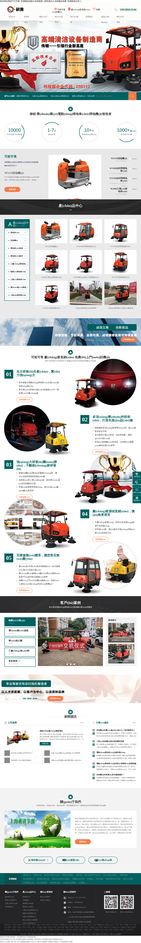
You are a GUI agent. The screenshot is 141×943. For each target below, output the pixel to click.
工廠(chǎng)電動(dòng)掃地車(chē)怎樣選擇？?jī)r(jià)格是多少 (67, 753)
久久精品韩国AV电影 (65, 942)
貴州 (86, 927)
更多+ (82, 722)
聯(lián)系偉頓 (120, 18)
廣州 (19, 925)
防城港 (39, 927)
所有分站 (130, 929)
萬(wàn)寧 (104, 929)
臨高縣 (75, 929)
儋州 (121, 929)
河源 (43, 925)
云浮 (117, 925)
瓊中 (91, 929)
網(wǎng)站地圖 (115, 934)
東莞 (33, 925)
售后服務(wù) (9, 907)
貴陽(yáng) (93, 927)
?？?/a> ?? (26, 929)
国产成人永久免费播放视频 (20, 942)
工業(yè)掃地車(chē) (18, 279)
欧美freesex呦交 (5, 942)
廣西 (9, 927)
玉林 (81, 927)
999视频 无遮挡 (52, 942)
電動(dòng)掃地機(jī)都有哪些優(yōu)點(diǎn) (66, 760)
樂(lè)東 (69, 929)
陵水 (81, 929)
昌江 (45, 929)
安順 (100, 927)
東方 (63, 929)
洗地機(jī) (14, 240)
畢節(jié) (107, 927)
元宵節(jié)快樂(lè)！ (22, 753)
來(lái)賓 (61, 927)
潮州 (29, 925)
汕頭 (89, 925)
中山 (131, 925)
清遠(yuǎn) (82, 925)
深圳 (24, 925)
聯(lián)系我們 (45, 897)
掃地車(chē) (26, 18)
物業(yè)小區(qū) (17, 621)
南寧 (14, 927)
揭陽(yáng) (64, 925)
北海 (29, 927)
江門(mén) (55, 925)
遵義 (14, 929)
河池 (50, 927)
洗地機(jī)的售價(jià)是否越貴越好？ (110, 775)
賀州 (54, 927)
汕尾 (94, 925)
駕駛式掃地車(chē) (23, 96)
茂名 (70, 925)
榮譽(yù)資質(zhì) (70, 860)
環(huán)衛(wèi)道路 (18, 631)
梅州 (75, 925)
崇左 (33, 927)
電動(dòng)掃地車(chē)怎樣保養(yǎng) (110, 752)
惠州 (48, 925)
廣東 (14, 925)
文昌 (110, 929)
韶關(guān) (101, 925)
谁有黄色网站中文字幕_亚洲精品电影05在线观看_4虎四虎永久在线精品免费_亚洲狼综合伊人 (40, 1)
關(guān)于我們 (43, 18)
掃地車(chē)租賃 (16, 248)
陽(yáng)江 (110, 925)
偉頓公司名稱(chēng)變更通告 (51, 731)
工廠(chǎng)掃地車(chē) (40, 96)
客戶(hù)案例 (74, 18)
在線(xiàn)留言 (45, 900)
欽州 (72, 927)
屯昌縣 (96, 929)
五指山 (116, 929)
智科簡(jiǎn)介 (38, 860)
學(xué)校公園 (15, 641)
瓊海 (86, 929)
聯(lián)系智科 (46, 892)
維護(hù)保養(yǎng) (105, 18)
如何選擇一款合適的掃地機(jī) (21, 760)
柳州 (67, 927)
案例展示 (112, 620)
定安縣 (57, 929)
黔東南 (123, 927)
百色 (24, 927)
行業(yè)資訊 (102, 722)
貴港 (45, 927)
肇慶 (126, 925)
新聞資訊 (89, 17)
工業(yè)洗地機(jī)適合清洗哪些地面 (110, 741)
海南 (18, 929)
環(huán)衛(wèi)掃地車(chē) (60, 96)
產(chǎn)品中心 (59, 18)
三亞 (30, 929)
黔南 (129, 927)
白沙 (35, 929)
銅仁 (9, 929)
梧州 (76, 927)
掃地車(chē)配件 (16, 256)
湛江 (121, 925)
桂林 (19, 927)
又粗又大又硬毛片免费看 (38, 942)
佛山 (38, 925)
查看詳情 (45, 744)
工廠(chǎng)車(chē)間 (19, 652)
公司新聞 (12, 722)
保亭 (40, 929)
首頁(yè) (12, 17)
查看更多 (12, 189)
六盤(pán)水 (116, 927)
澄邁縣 (51, 929)
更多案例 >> (14, 662)
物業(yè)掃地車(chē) (79, 96)
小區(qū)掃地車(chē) (18, 295)
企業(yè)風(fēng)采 (103, 860)
